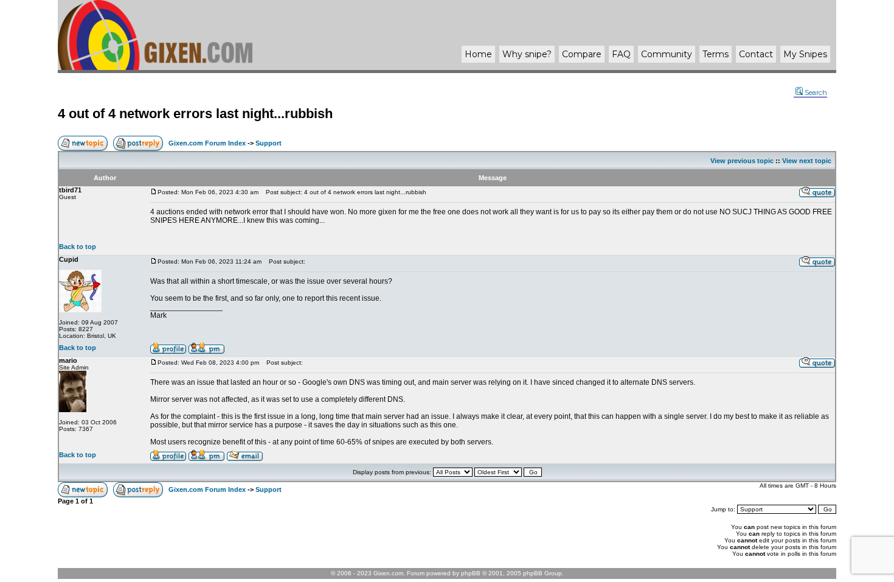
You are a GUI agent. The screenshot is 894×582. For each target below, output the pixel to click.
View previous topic (742, 160)
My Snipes (805, 54)
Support (268, 143)
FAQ (621, 54)
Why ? (527, 54)
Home (478, 54)
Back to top (77, 246)
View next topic (806, 160)
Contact (756, 54)
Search (816, 92)
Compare (581, 54)
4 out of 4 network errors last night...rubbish (195, 113)
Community (666, 54)
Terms (715, 54)
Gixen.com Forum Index (207, 143)
